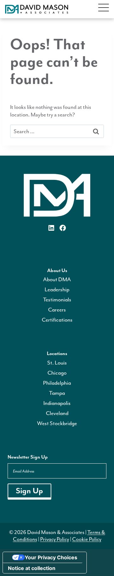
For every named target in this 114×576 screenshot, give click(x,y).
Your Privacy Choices (51, 557)
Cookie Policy (86, 539)
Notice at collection (31, 568)
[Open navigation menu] (103, 9)
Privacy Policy (54, 539)
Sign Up (29, 491)
